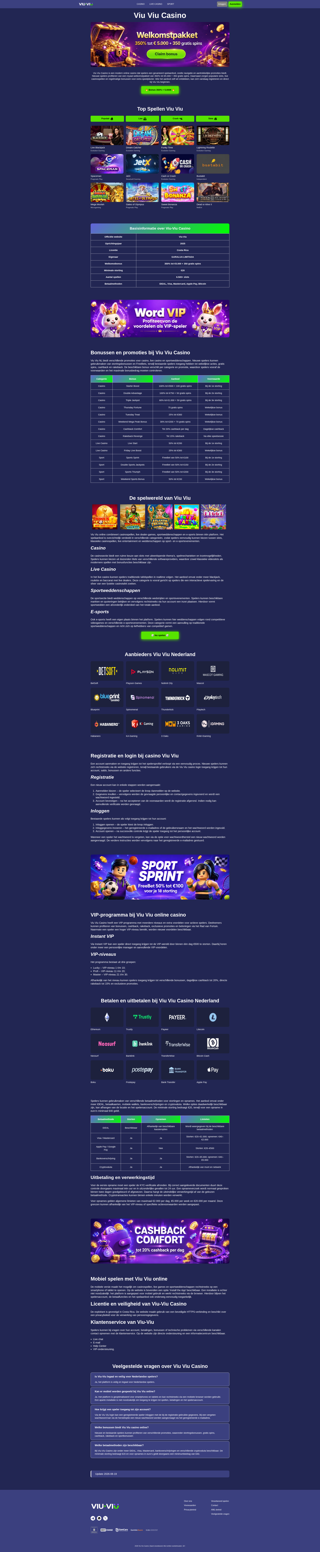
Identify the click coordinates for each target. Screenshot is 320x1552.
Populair (105, 118)
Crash (175, 118)
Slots (210, 118)
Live (140, 118)
